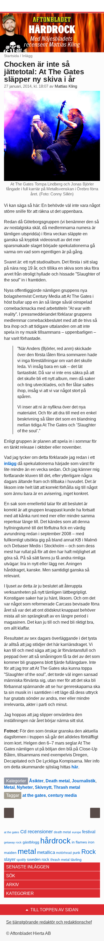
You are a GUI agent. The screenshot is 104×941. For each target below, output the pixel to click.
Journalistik (83, 781)
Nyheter (25, 787)
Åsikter (36, 781)
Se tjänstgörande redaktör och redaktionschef (49, 922)
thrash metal (60, 860)
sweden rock (38, 859)
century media (62, 795)
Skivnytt (43, 787)
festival (88, 831)
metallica (46, 852)
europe (76, 832)
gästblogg (31, 842)
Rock (88, 851)
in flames (79, 842)
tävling (76, 860)
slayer (9, 859)
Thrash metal (67, 787)
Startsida (11, 56)
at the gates (34, 795)
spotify (21, 859)
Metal (9, 787)
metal (27, 851)
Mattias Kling (66, 86)
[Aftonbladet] (24, 6)
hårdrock (55, 840)
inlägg (10, 463)
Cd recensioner (36, 831)
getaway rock (13, 842)
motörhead (64, 852)
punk (76, 853)
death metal (62, 832)
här (74, 767)
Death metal (58, 781)
